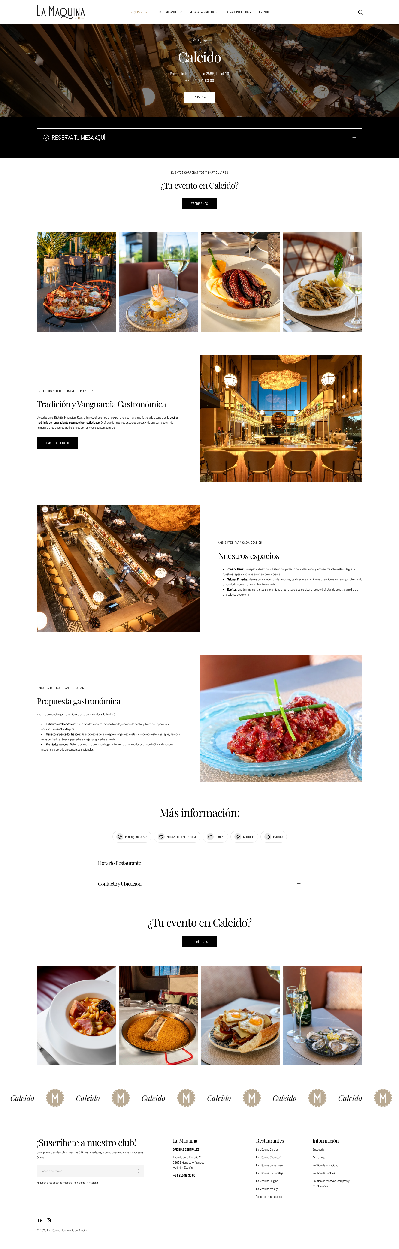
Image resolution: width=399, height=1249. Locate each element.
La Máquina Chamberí (268, 1157)
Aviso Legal (319, 1157)
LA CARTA (199, 97)
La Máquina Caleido (267, 1149)
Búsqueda (318, 1149)
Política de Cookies (324, 1173)
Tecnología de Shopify (74, 1230)
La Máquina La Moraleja (269, 1173)
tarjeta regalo (57, 443)
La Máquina (53, 1230)
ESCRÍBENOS (199, 204)
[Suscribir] (139, 1171)
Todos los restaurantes (269, 1197)
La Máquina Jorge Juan (269, 1165)
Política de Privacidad (325, 1165)
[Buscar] (360, 12)
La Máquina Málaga (267, 1189)
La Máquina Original (267, 1181)
